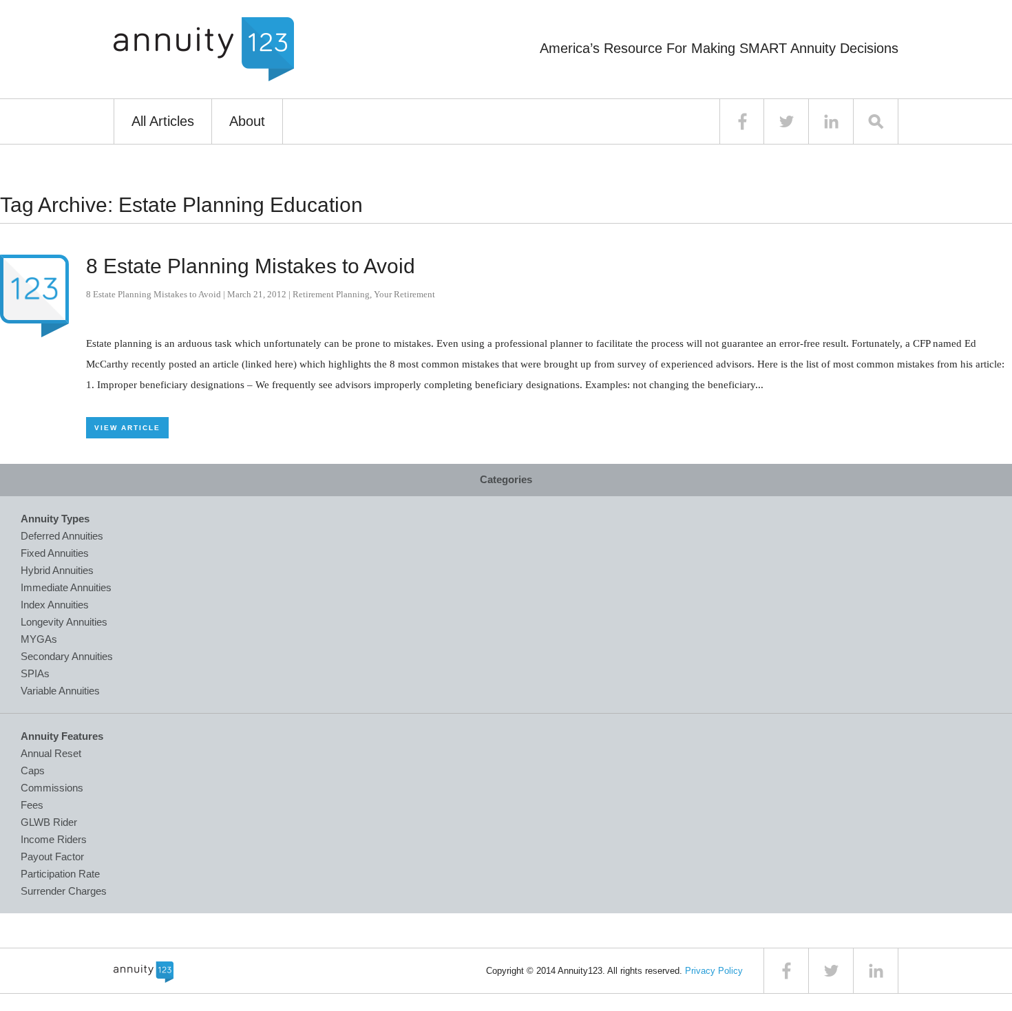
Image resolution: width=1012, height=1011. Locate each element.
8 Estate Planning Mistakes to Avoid (250, 266)
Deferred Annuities (62, 536)
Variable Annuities (60, 690)
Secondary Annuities (67, 656)
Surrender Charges (64, 891)
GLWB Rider (49, 822)
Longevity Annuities (64, 622)
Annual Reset (51, 753)
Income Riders (54, 839)
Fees (32, 805)
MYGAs (39, 639)
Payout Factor (52, 856)
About (247, 121)
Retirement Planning (331, 294)
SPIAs (35, 673)
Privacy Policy (714, 971)
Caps (33, 770)
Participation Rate (60, 874)
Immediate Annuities (66, 587)
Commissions (52, 788)
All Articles (162, 121)
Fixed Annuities (55, 553)
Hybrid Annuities (57, 570)
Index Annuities (55, 604)
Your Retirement (404, 294)
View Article (127, 428)
